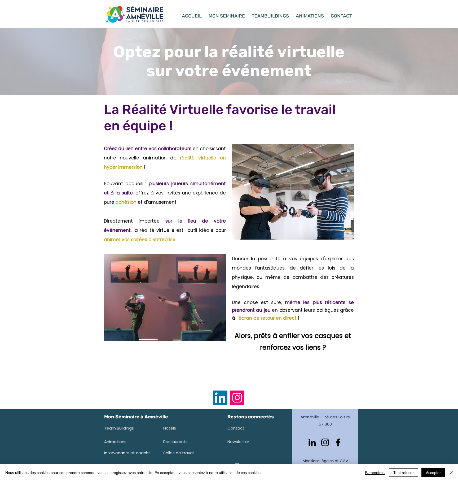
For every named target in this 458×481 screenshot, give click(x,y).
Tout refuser (403, 472)
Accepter (433, 472)
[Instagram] (237, 398)
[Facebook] (338, 442)
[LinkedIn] (220, 398)
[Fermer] (451, 472)
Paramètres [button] (375, 472)
